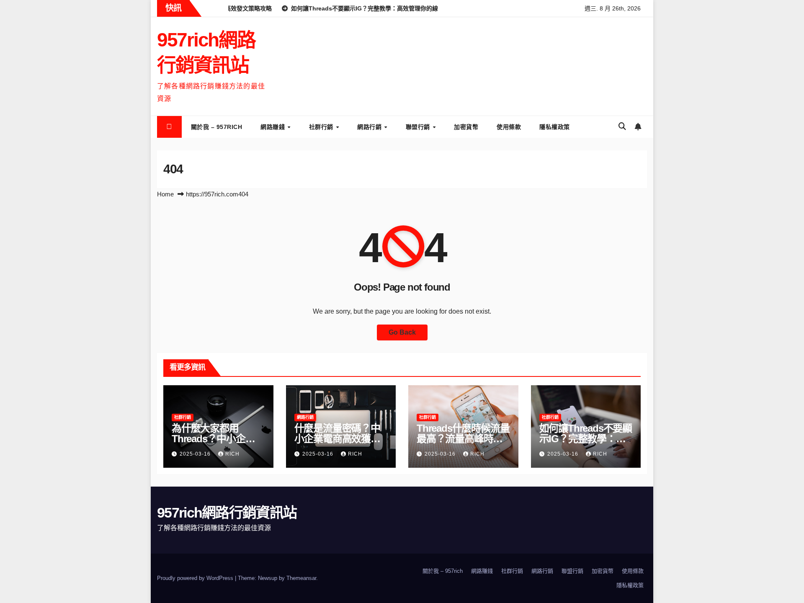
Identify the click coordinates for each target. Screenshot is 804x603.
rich (232, 454)
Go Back (402, 332)
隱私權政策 (554, 127)
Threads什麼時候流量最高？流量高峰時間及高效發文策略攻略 (463, 439)
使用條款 (509, 127)
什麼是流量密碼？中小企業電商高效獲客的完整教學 (337, 439)
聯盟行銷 (419, 127)
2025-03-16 (196, 454)
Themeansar (301, 578)
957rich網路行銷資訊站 (226, 513)
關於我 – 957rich (216, 127)
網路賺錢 (273, 127)
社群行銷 (322, 127)
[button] (622, 126)
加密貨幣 (466, 127)
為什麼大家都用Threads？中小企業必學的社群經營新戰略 (218, 439)
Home (165, 194)
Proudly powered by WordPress (196, 578)
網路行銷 (370, 127)
